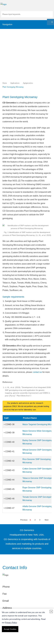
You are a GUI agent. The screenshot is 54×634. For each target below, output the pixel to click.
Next (46, 520)
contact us (37, 372)
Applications (14, 83)
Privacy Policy (11, 622)
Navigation (7, 24)
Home (5, 83)
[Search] (50, 14)
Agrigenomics (28, 83)
